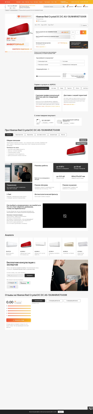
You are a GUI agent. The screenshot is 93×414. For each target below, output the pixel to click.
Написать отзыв (19, 320)
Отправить (30, 275)
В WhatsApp (23, 283)
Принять (61, 411)
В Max (11, 287)
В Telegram (11, 282)
